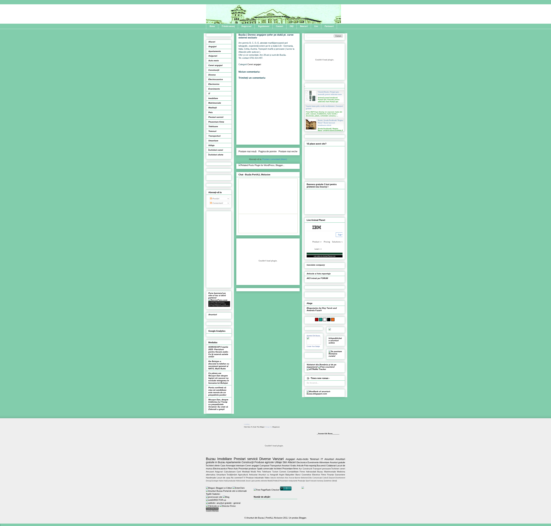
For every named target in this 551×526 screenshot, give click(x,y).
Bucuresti (321, 465)
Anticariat (253, 475)
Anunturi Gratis (289, 465)
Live (316, 26)
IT (209, 93)
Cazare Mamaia (212, 511)
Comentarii (217, 203)
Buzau (211, 459)
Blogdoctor (276, 427)
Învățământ (232, 475)
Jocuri (248, 481)
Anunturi (212, 314)
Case (222, 465)
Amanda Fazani (314, 310)
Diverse (212, 75)
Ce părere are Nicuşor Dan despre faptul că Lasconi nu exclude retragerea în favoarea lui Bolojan (218, 378)
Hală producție (229, 481)
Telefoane (213, 126)
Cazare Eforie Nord (212, 508)
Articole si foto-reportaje (319, 273)
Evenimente (214, 89)
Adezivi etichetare (277, 478)
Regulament (263, 26)
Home (212, 26)
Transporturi (214, 136)
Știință (334, 481)
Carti (239, 472)
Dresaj (208, 481)
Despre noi (246, 26)
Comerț (282, 472)
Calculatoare (230, 472)
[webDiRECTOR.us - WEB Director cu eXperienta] (216, 500)
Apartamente (214, 51)
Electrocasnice (215, 79)
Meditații (212, 107)
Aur (300, 469)
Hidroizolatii (240, 481)
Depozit (332, 478)
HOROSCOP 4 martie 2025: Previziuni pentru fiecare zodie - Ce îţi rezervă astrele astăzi (218, 352)
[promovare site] (214, 497)
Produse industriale (255, 478)
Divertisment (340, 478)
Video (267, 478)
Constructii (307, 469)
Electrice (316, 475)
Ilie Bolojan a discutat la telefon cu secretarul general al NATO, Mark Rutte (218, 365)
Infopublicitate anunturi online (335, 340)
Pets (210, 112)
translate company (316, 265)
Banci (297, 475)
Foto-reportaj (310, 465)
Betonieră (305, 478)
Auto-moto (213, 60)
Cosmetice (306, 475)
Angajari (212, 46)
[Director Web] (212, 506)
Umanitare (213, 140)
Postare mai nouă (247, 151)
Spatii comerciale (265, 468)
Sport (308, 481)
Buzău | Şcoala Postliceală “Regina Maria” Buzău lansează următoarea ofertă (330, 122)
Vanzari (278, 459)
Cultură (325, 478)
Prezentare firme (216, 122)
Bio (310, 478)
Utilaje (211, 145)
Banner (298, 478)
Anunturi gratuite (337, 462)
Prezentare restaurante (288, 481)
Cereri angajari (254, 64)
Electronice (213, 84)
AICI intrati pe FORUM (317, 278)
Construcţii (213, 70)
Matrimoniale (214, 103)
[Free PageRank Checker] (266, 490)
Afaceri (211, 42)
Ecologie (215, 481)
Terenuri (212, 131)
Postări (215, 198)
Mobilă (270, 481)
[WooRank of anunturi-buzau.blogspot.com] (325, 394)
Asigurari (212, 56)
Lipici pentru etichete (259, 481)
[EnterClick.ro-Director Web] (239, 488)
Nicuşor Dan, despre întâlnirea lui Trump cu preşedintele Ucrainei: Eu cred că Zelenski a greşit (218, 404)
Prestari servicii (215, 117)
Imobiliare (213, 98)
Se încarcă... (313, 383)
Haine (221, 481)
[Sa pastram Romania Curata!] (336, 356)
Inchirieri (278, 468)
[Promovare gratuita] (227, 494)
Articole (300, 465)
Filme (323, 475)
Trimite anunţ (228, 26)
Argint (281, 475)
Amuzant (210, 472)
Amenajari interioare (235, 465)
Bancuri (304, 26)
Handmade (211, 478)
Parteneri (329, 26)
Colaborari (331, 465)
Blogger (302, 518)
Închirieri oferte (215, 155)
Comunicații (317, 478)
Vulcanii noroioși (316, 481)
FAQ (291, 26)
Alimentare (324, 462)
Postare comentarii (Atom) (274, 159)
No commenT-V (238, 478)
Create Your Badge (313, 346)
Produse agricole (264, 462)
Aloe (286, 478)
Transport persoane (322, 469)
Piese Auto (233, 468)
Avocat (291, 478)
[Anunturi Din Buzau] (314, 344)
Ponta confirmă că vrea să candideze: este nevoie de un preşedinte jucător (217, 391)
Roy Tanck (327, 308)
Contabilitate (293, 472)
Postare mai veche (288, 151)
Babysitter (289, 475)
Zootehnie (328, 481)
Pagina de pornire (267, 151)
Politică (276, 481)
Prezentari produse (247, 468)
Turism (275, 472)
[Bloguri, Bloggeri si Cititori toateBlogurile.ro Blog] (219, 488)
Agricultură (243, 475)
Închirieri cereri (215, 150)
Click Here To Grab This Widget (254, 427)
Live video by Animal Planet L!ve (324, 256)
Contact (279, 26)
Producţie (301, 481)
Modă (253, 472)
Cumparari (264, 465)
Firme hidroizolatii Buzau (311, 472)
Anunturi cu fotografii (268, 475)
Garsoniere (340, 475)
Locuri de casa (223, 478)
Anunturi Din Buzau (313, 335)
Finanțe (330, 475)
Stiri (285, 462)
